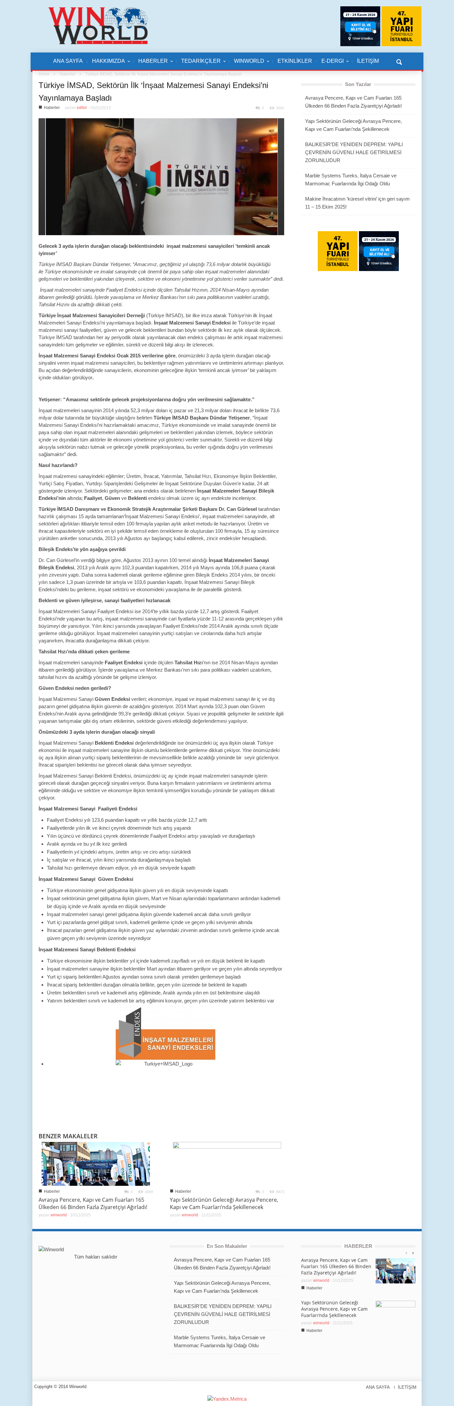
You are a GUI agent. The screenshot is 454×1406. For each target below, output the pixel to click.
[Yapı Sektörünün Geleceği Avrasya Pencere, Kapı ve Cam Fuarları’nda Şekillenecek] (227, 1163)
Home (44, 74)
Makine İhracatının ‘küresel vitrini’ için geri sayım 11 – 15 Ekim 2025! (357, 203)
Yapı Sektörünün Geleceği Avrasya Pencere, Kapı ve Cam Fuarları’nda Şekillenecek (224, 1203)
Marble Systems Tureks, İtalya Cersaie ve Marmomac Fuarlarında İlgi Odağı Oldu (351, 179)
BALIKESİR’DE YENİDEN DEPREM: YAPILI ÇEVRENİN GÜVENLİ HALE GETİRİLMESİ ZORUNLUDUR (354, 152)
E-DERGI (330, 64)
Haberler (67, 74)
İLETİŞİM (368, 61)
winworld (59, 1215)
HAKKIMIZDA (106, 64)
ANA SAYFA (68, 61)
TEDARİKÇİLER (198, 64)
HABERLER (151, 64)
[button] (398, 61)
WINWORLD (246, 64)
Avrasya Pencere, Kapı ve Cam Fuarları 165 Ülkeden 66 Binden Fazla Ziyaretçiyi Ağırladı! (93, 1203)
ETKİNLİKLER (295, 61)
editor (82, 107)
